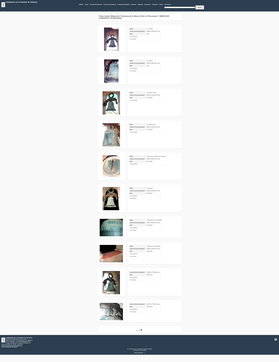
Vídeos (161, 4)
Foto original (133, 39)
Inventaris (133, 4)
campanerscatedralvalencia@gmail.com (11, 345)
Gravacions (167, 4)
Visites (87, 4)
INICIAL (81, 4)
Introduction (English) (123, 4)
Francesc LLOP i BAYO (11, 347)
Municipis (140, 4)
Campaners (147, 4)
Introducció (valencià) (96, 4)
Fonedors (155, 4)
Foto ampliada (133, 36)
